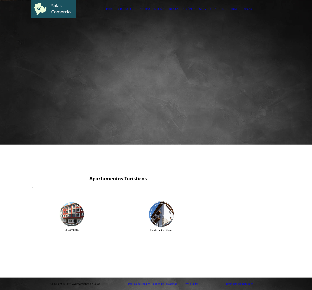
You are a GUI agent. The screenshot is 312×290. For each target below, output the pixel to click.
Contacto (247, 8)
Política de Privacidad (165, 283)
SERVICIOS (206, 8)
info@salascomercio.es (239, 283)
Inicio (109, 8)
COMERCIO (124, 8)
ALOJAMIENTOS (151, 8)
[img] (53, 9)
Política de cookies (138, 283)
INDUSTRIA (229, 8)
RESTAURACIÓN (180, 8)
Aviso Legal (192, 283)
